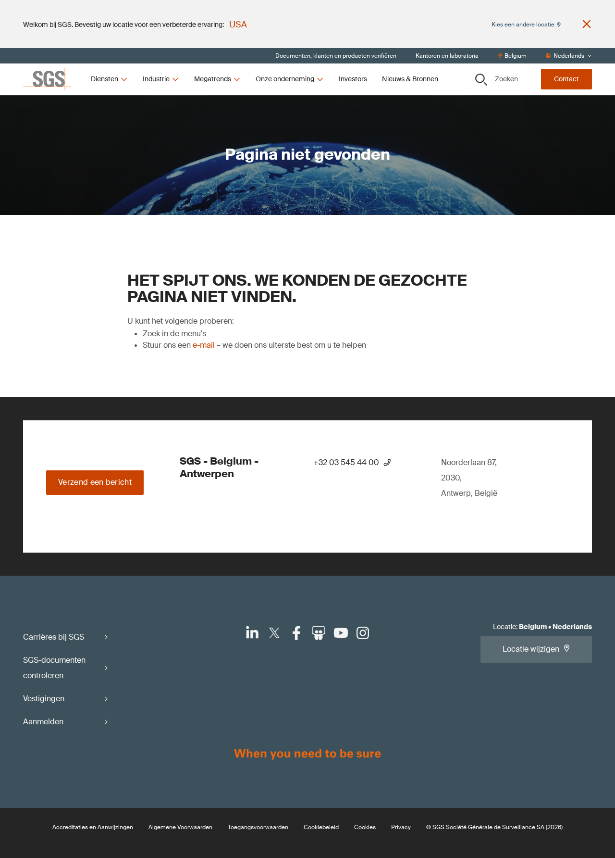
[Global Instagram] (363, 633)
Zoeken (506, 79)
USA (238, 24)
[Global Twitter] (274, 633)
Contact (566, 79)
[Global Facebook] (296, 633)
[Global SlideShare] (318, 633)
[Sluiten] (586, 24)
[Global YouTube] (340, 633)
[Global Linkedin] (252, 633)
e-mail (204, 345)
